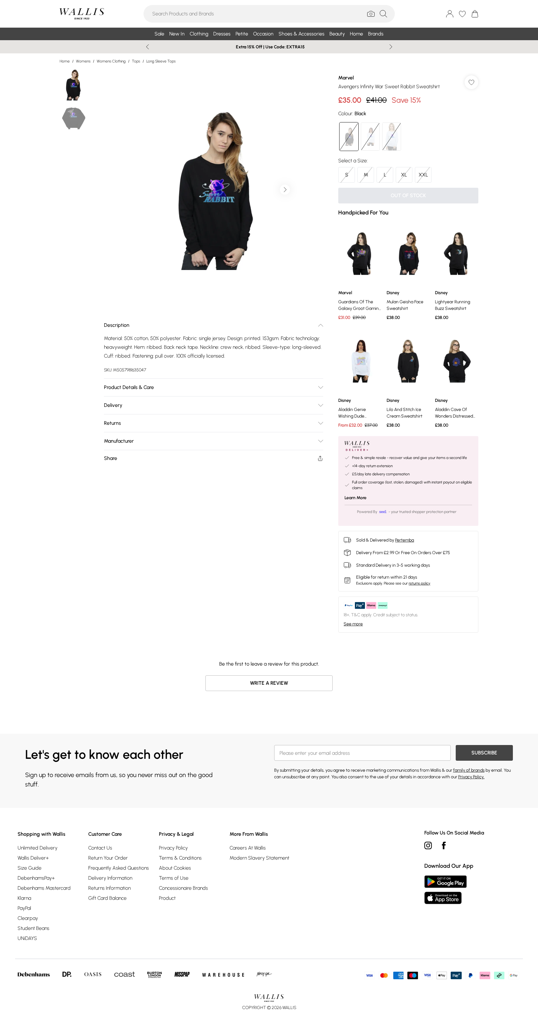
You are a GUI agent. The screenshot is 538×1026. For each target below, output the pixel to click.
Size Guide (29, 868)
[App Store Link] (445, 889)
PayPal (24, 908)
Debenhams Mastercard (44, 888)
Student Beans (33, 928)
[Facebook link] (444, 845)
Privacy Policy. (471, 777)
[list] (213, 189)
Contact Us (100, 848)
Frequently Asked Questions (118, 868)
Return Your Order (108, 858)
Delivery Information (110, 878)
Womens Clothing (111, 61)
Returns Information (109, 888)
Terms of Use (173, 878)
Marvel (346, 78)
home (65, 61)
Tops (136, 61)
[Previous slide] (147, 47)
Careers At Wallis (248, 848)
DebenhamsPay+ (36, 878)
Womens (83, 61)
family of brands (469, 770)
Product (167, 898)
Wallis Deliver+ (33, 858)
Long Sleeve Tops (161, 61)
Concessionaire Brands (183, 888)
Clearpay (28, 918)
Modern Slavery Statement (259, 858)
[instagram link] (428, 845)
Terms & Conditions (180, 858)
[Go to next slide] (285, 190)
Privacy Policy (173, 848)
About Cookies (175, 868)
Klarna (24, 898)
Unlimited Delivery (37, 848)
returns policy (419, 583)
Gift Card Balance (107, 898)
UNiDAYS (27, 938)
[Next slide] (391, 47)
